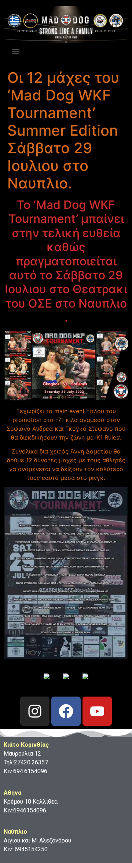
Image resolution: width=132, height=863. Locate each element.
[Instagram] (35, 711)
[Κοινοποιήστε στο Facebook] (46, 682)
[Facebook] (66, 711)
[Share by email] (85, 682)
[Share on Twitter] (66, 682)
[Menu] (15, 51)
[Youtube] (97, 711)
